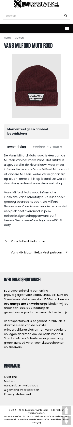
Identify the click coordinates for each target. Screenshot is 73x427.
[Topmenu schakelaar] (67, 28)
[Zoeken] (66, 15)
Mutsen (19, 37)
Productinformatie (47, 147)
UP (66, 410)
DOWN (66, 420)
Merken (9, 381)
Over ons (10, 377)
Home (7, 37)
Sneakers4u (12, 338)
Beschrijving (16, 147)
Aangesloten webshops (21, 385)
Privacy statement (17, 394)
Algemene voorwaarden (21, 390)
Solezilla (32, 338)
